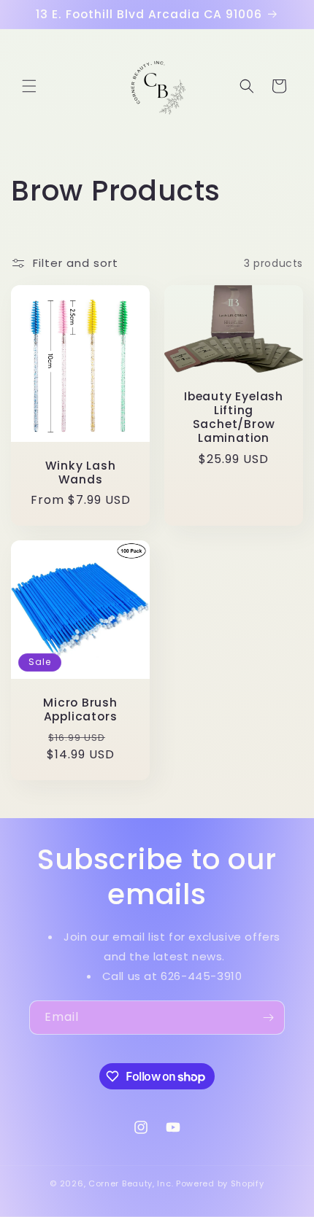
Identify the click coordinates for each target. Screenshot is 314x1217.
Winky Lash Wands (80, 472)
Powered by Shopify (220, 1183)
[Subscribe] (268, 1017)
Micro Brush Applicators (80, 709)
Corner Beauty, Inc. (130, 1183)
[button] (29, 86)
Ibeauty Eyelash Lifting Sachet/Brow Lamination (233, 417)
